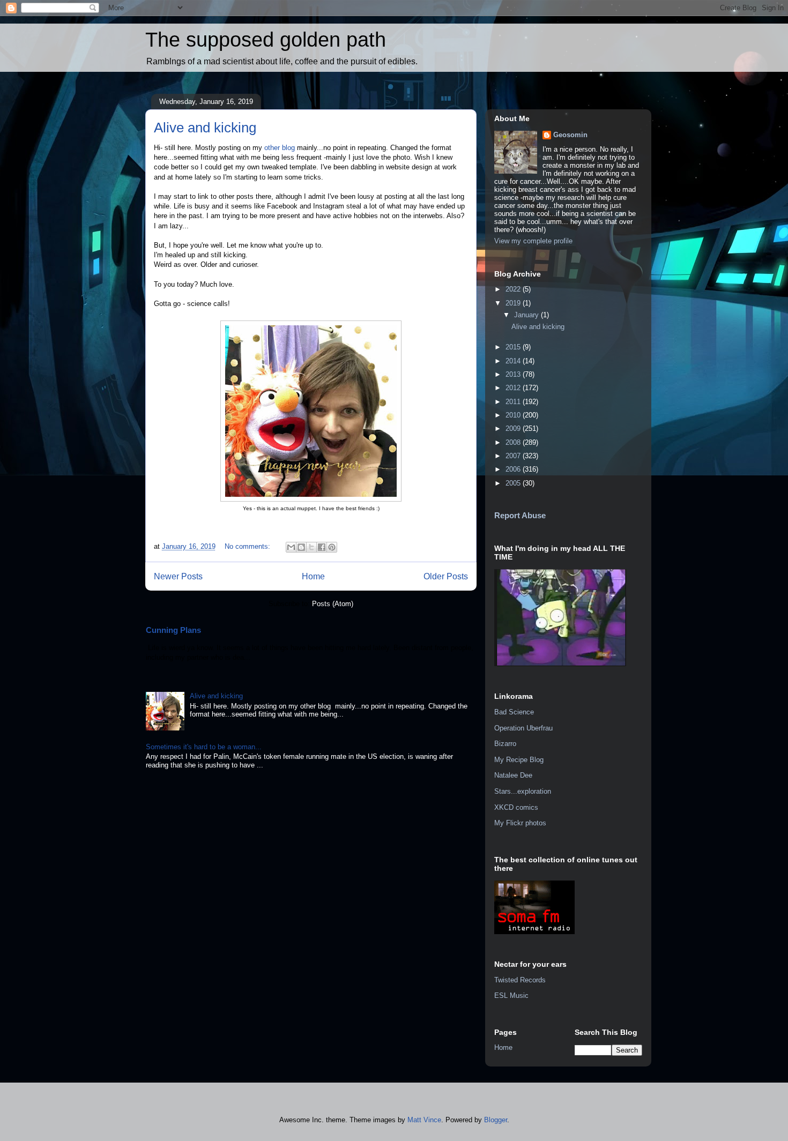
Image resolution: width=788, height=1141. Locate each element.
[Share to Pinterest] (331, 547)
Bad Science (514, 712)
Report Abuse (520, 515)
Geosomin (570, 135)
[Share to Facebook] (321, 547)
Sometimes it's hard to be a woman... (204, 747)
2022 (514, 289)
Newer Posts (178, 576)
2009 (514, 428)
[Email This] (291, 547)
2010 (514, 415)
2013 (514, 374)
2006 (514, 469)
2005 (514, 483)
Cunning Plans (173, 630)
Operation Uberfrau (523, 728)
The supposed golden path (265, 39)
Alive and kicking (205, 128)
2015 (514, 347)
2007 (514, 456)
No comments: (248, 546)
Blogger (495, 1120)
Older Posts (445, 576)
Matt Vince (424, 1120)
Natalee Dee (513, 775)
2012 (514, 388)
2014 (514, 361)
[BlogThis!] (301, 547)
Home (313, 576)
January (527, 315)
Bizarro (505, 744)
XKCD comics (516, 807)
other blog (279, 148)
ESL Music (511, 995)
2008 (514, 442)
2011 (514, 402)
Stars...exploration (522, 791)
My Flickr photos (520, 823)
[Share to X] (311, 547)
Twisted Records (520, 980)
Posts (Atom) (332, 604)
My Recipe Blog (519, 760)
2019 (514, 303)
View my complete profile (533, 241)
